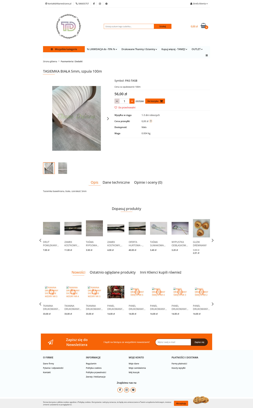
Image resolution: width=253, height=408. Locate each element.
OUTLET (196, 49)
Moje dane (134, 363)
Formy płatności (179, 363)
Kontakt (47, 372)
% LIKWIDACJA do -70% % (101, 49)
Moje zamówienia (137, 368)
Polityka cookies (94, 368)
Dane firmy (48, 363)
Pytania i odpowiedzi (53, 368)
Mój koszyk (134, 372)
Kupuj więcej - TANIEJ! (173, 49)
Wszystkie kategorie (65, 49)
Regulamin (91, 363)
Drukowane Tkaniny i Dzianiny (139, 49)
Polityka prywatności (96, 372)
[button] (48, 357)
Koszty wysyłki (179, 368)
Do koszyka (153, 101)
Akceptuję (181, 403)
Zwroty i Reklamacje (96, 376)
